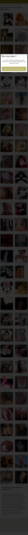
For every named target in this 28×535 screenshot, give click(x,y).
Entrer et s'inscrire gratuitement (14, 69)
